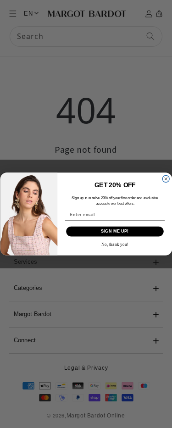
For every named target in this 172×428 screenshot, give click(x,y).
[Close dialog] (165, 178)
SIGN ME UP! (114, 231)
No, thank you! (114, 244)
